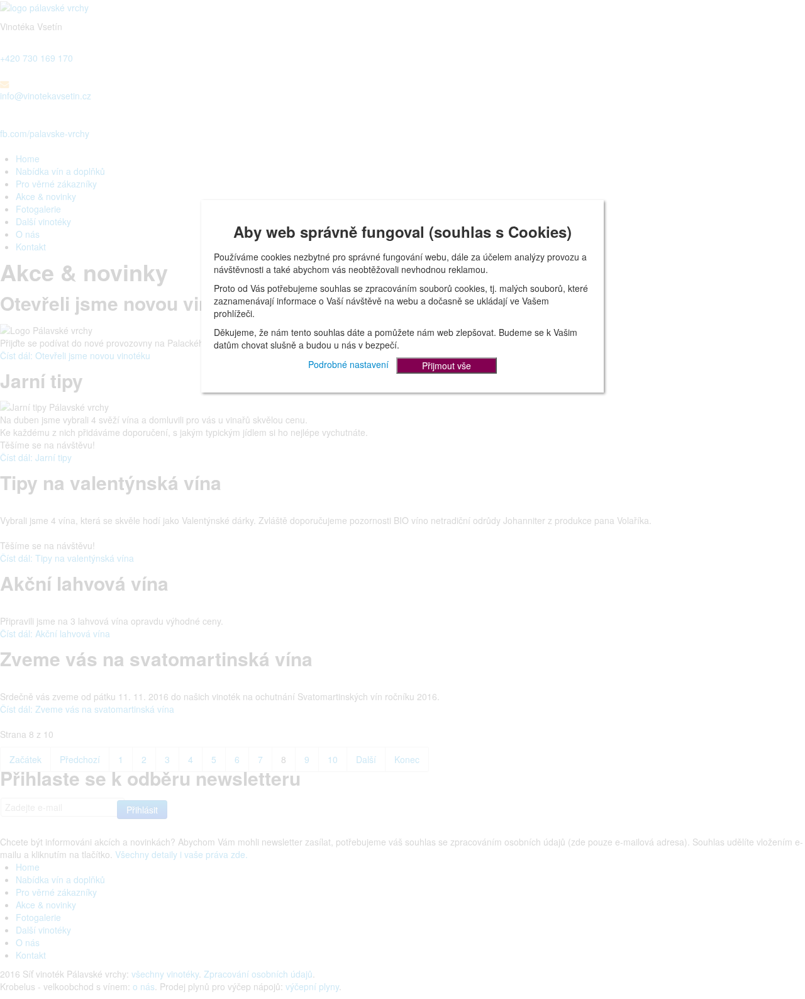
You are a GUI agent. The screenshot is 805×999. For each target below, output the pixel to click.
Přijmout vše (446, 365)
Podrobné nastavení (348, 363)
